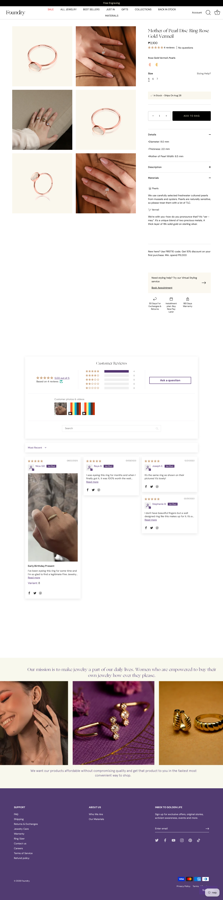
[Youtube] (173, 840)
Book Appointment (162, 287)
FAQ (16, 814)
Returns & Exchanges (26, 824)
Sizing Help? (204, 73)
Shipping (19, 819)
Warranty (19, 833)
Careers (18, 848)
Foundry (25, 880)
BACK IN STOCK (167, 9)
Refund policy (21, 858)
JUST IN (110, 9)
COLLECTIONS (143, 9)
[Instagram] (182, 840)
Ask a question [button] (170, 380)
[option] (111, 3)
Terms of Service (23, 853)
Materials (153, 177)
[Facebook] (165, 840)
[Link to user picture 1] (53, 517)
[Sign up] (207, 828)
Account (197, 12)
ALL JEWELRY (68, 9)
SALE (51, 9)
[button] (156, 47)
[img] (35, 461)
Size (179, 73)
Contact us (20, 843)
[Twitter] (157, 840)
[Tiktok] (198, 840)
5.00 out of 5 (62, 378)
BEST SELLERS (91, 9)
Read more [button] (34, 577)
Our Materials (96, 819)
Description (155, 167)
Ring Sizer (19, 838)
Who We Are (96, 814)
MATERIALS (111, 15)
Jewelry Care (21, 828)
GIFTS (124, 9)
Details (152, 134)
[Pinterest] (190, 840)
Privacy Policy (183, 886)
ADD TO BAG (192, 115)
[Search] (208, 13)
